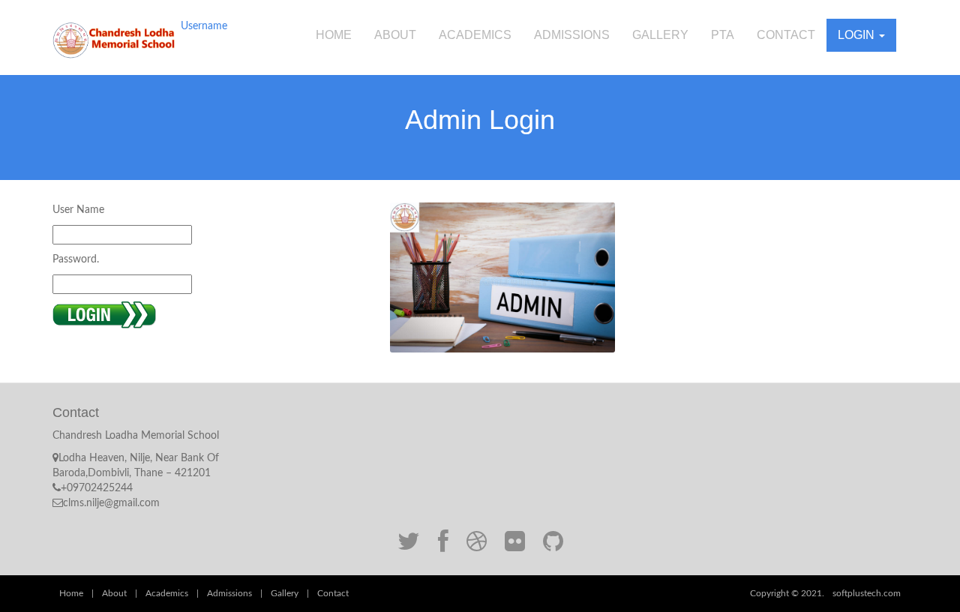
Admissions (572, 34)
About (395, 34)
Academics (475, 34)
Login (858, 34)
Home (334, 34)
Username (204, 26)
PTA (722, 34)
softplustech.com (866, 593)
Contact (786, 34)
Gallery (660, 34)
